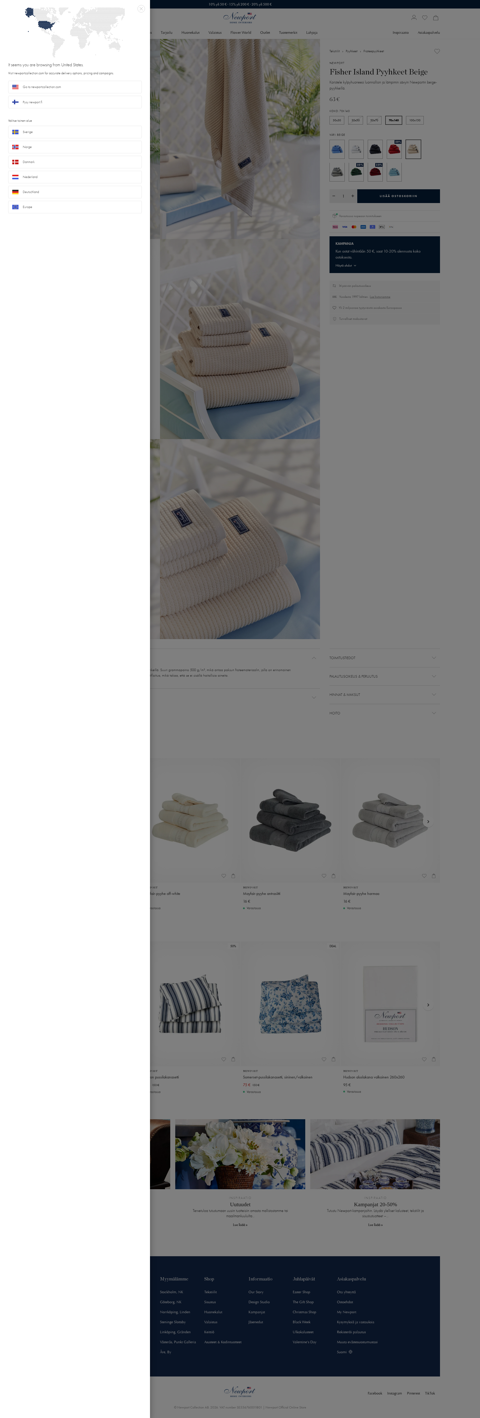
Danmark (29, 162)
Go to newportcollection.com (42, 87)
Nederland (30, 177)
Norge (27, 147)
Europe (27, 207)
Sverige (28, 132)
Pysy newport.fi (32, 102)
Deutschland (31, 192)
